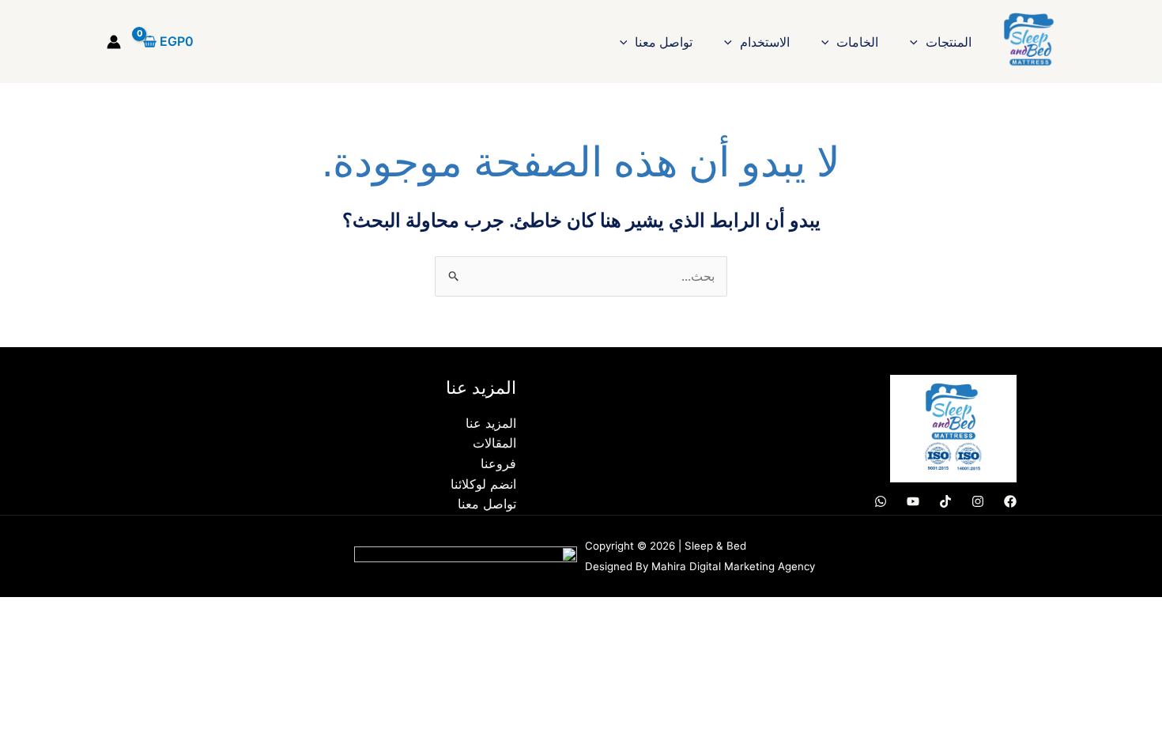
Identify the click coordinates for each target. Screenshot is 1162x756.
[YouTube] (913, 501)
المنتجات (948, 42)
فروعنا (498, 463)
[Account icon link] (114, 42)
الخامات (857, 42)
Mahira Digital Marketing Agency (733, 566)
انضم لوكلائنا (483, 484)
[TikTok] (945, 501)
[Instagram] (977, 501)
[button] (918, 42)
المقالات (494, 443)
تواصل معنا (663, 42)
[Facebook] (1010, 501)
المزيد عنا (491, 423)
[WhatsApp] (880, 501)
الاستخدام (765, 42)
